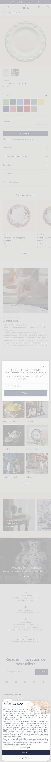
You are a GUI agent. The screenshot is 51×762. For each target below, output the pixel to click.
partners (18, 709)
